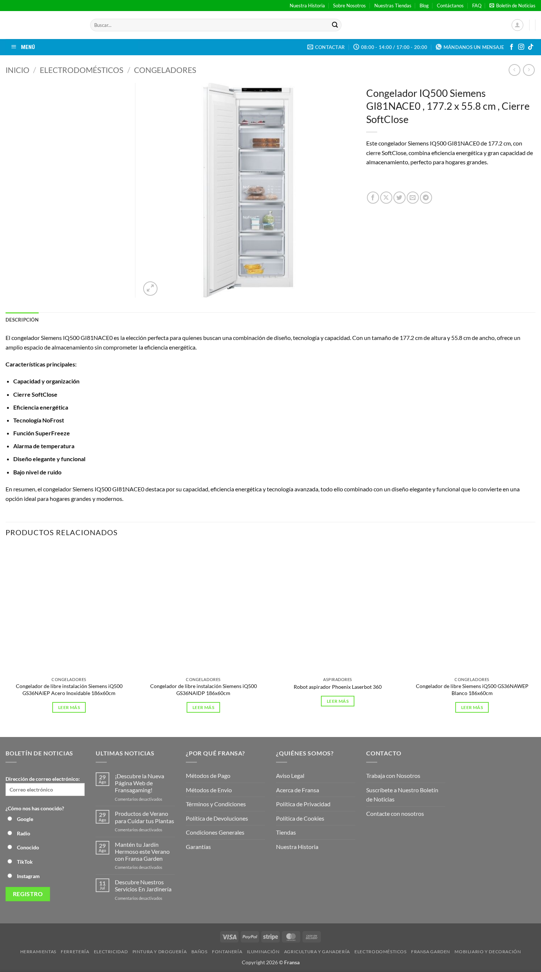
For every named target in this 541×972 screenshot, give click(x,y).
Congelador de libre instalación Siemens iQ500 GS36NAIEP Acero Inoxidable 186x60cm (69, 689)
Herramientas (38, 951)
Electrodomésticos (81, 69)
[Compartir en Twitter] (399, 198)
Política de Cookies (300, 818)
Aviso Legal (290, 775)
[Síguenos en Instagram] (521, 47)
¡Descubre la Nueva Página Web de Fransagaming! (139, 782)
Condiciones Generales (215, 832)
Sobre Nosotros (349, 5)
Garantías (198, 846)
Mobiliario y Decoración (488, 951)
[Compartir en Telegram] (426, 198)
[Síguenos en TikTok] (531, 47)
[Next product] (514, 70)
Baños (199, 951)
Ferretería (75, 951)
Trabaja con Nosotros (393, 775)
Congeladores (165, 69)
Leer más (69, 707)
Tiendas (286, 832)
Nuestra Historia (307, 5)
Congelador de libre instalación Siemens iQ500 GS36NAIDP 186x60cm (203, 689)
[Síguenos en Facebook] (512, 47)
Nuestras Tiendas (392, 5)
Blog (424, 5)
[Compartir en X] (386, 198)
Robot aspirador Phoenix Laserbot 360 (338, 687)
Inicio (17, 69)
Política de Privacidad (303, 803)
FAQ (476, 5)
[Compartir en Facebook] (373, 198)
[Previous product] (528, 70)
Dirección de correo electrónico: (43, 779)
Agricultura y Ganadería (317, 951)
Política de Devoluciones (217, 818)
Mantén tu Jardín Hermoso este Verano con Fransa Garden (142, 851)
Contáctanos (450, 5)
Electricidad (111, 951)
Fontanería (227, 951)
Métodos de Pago (208, 775)
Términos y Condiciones (216, 803)
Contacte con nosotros (395, 813)
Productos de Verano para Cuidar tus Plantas (144, 817)
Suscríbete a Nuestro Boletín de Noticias (402, 794)
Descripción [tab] (22, 320)
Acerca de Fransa (297, 789)
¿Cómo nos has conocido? (35, 808)
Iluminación (263, 951)
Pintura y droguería (159, 951)
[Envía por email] (413, 198)
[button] (512, 5)
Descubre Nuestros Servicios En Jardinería (144, 885)
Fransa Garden (430, 951)
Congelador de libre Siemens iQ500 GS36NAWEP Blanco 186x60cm (472, 689)
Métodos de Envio (209, 789)
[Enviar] (335, 25)
